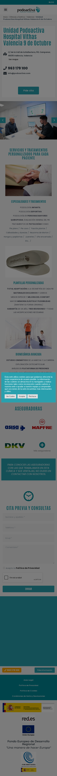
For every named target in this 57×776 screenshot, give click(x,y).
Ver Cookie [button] (10, 396)
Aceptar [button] (22, 396)
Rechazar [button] (32, 396)
